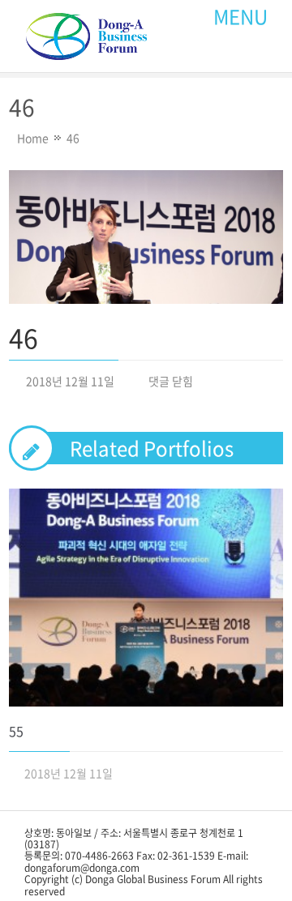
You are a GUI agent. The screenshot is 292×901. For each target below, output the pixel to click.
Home (33, 138)
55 (16, 731)
